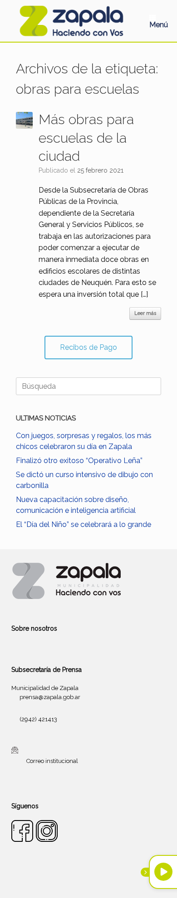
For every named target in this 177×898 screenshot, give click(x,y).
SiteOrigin (99, 880)
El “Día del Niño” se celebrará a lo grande (83, 524)
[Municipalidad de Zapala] (71, 21)
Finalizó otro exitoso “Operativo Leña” (79, 460)
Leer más (145, 313)
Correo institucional (52, 760)
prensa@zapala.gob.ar (50, 697)
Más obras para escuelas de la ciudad (86, 137)
